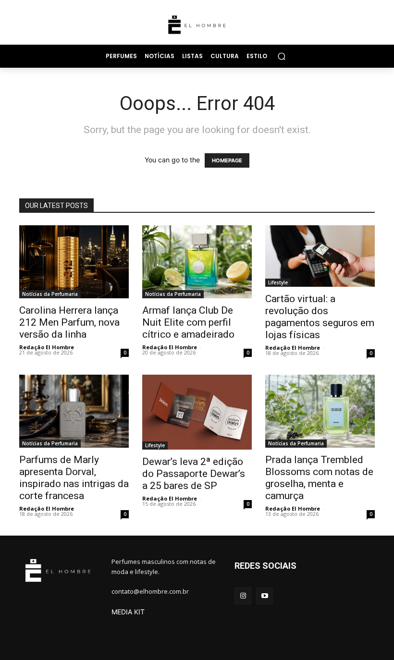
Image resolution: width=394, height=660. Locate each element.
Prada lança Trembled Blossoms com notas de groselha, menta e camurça (319, 477)
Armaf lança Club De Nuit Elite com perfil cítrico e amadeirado (188, 322)
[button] (281, 56)
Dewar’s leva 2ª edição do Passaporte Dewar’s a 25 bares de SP (193, 473)
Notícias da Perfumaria (50, 294)
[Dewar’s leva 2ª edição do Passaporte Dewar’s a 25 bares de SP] (197, 412)
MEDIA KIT (128, 612)
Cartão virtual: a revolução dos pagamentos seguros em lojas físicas (319, 317)
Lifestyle (278, 282)
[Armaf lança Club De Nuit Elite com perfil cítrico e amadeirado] (197, 261)
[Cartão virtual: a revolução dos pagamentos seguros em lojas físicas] (320, 256)
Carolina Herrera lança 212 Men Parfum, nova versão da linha (69, 322)
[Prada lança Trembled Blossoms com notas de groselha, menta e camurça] (320, 411)
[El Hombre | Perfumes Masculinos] (197, 24)
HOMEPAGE (227, 160)
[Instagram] (242, 595)
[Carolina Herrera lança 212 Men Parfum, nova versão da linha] (74, 261)
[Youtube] (264, 595)
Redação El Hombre (46, 347)
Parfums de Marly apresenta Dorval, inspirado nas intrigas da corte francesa (74, 477)
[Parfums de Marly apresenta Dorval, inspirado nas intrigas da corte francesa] (74, 411)
